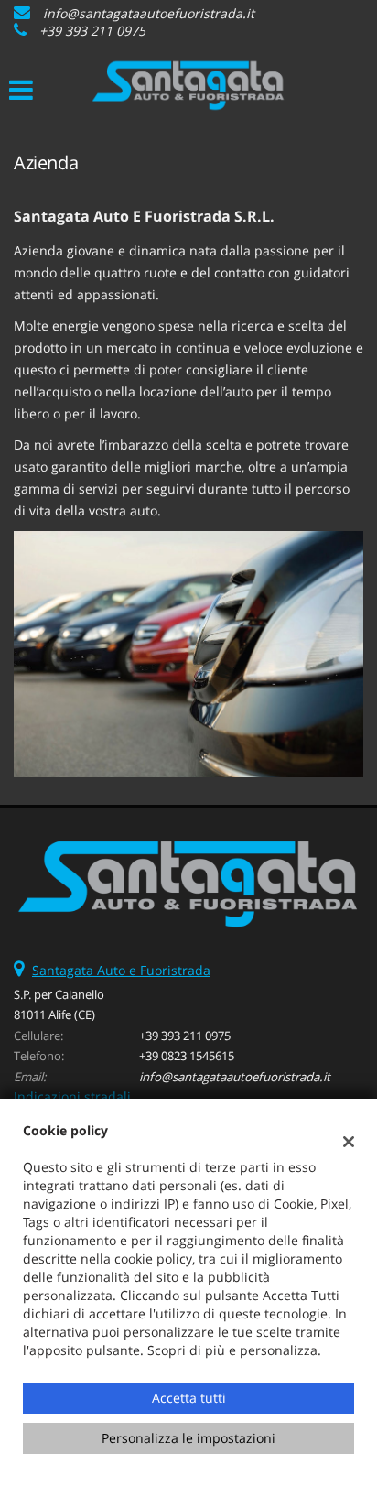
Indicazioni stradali (72, 1096)
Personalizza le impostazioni (188, 1438)
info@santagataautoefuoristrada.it (148, 13)
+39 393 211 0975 (92, 30)
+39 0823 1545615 (186, 1055)
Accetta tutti (189, 1397)
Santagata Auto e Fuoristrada (121, 970)
